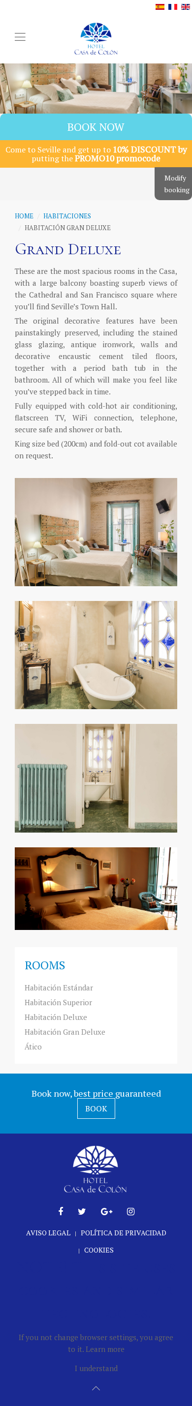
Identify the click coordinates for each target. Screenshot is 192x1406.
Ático (33, 1046)
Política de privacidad (123, 1232)
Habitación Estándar (59, 987)
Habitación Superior (58, 1002)
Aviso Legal (48, 1232)
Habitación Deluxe (56, 1017)
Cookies (99, 1250)
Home (24, 215)
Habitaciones (67, 215)
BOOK (96, 1108)
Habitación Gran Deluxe (65, 1032)
